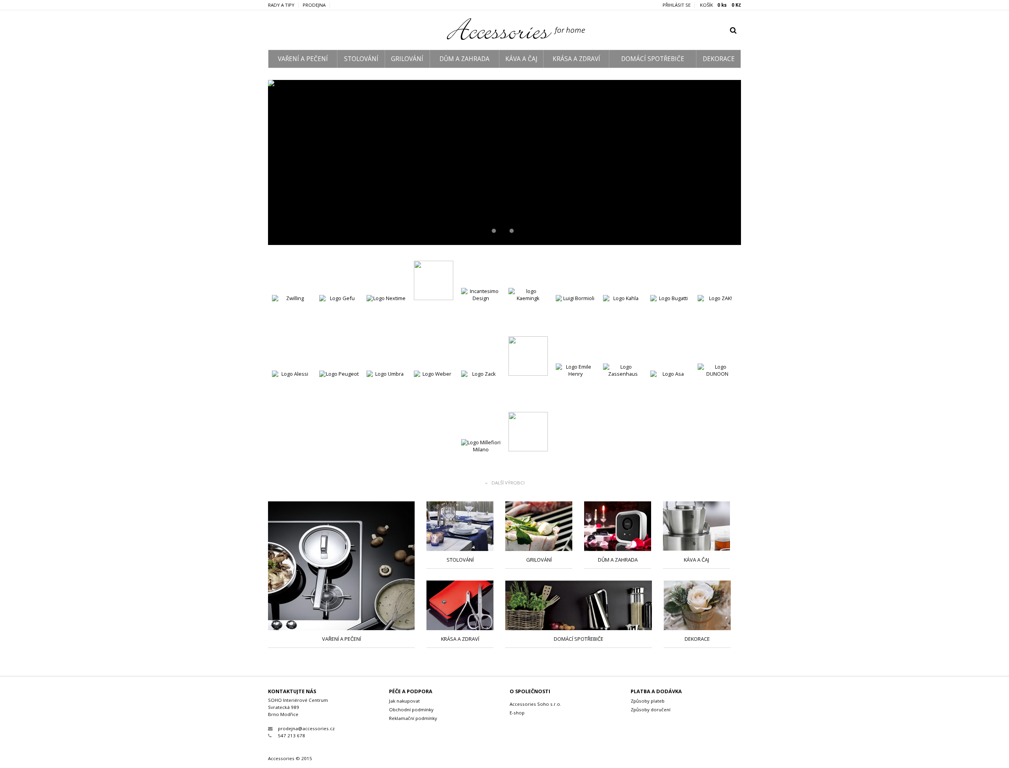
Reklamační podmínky (413, 718)
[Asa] (670, 391)
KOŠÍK (720, 5)
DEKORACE (719, 59)
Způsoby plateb (648, 701)
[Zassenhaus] (622, 384)
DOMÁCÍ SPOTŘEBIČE (652, 59)
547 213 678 (291, 735)
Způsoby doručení (650, 709)
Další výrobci (508, 483)
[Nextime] (386, 315)
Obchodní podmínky (411, 709)
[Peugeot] (339, 391)
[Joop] (528, 357)
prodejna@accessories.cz (306, 728)
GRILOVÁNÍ (407, 59)
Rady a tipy (281, 5)
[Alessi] (291, 391)
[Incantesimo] (480, 308)
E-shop (517, 713)
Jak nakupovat (404, 701)
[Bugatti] (670, 315)
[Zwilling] (291, 315)
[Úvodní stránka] (504, 37)
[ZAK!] (717, 315)
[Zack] (480, 391)
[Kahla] (504, 162)
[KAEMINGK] (528, 308)
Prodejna (314, 5)
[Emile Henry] (575, 384)
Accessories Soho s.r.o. (535, 704)
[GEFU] (339, 315)
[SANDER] (528, 432)
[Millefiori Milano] (480, 459)
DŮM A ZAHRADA (464, 59)
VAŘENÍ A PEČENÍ (303, 59)
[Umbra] (386, 391)
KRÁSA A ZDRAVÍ (576, 59)
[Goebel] (433, 281)
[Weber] (433, 391)
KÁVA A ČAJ (521, 59)
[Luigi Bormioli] (575, 315)
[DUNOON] (717, 384)
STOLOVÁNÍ (361, 59)
